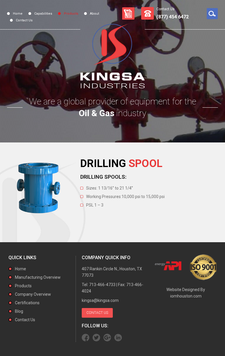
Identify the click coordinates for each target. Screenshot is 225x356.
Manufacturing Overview (38, 277)
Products (71, 14)
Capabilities (43, 14)
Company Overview (33, 294)
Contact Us (24, 20)
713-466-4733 (102, 284)
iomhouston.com (186, 296)
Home (18, 14)
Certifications (27, 302)
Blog (19, 311)
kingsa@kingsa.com (100, 300)
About (94, 14)
